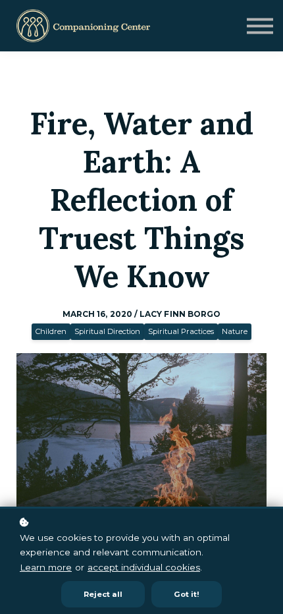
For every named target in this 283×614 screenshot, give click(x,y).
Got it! (186, 594)
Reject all (103, 594)
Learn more (46, 567)
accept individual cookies (144, 567)
